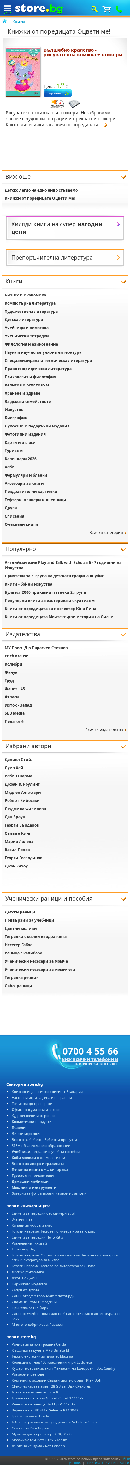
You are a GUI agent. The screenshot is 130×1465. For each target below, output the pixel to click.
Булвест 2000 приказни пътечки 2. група (45, 592)
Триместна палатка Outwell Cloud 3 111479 (47, 1398)
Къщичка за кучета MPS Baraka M (40, 1350)
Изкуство (14, 409)
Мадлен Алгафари (23, 792)
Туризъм (14, 450)
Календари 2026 (21, 458)
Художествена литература (31, 311)
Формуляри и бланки (26, 475)
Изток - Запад (18, 705)
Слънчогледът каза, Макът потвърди (43, 1295)
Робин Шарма (18, 776)
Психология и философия (30, 377)
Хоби (10, 467)
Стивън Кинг (18, 833)
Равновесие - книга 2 (29, 1243)
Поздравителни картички (31, 491)
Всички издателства (104, 729)
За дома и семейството (28, 401)
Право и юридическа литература (38, 368)
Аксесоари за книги (24, 483)
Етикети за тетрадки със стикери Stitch (44, 1213)
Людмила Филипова (25, 808)
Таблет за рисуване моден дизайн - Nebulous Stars (54, 1422)
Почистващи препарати (32, 1103)
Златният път (23, 1219)
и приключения (33, 1175)
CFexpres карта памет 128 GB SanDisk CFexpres (51, 1386)
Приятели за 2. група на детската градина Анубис (54, 576)
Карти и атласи (20, 442)
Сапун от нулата (25, 1289)
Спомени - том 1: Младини (34, 1301)
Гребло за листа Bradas (31, 1416)
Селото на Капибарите (31, 1428)
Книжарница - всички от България (47, 1091)
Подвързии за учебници (29, 920)
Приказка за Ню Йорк (30, 1307)
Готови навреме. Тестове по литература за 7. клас (53, 1231)
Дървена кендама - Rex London (38, 1446)
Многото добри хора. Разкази (37, 1324)
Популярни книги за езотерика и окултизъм (50, 600)
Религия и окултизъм (27, 385)
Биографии (16, 418)
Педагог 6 (14, 721)
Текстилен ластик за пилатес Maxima (42, 1356)
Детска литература (24, 319)
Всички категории (106, 532)
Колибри (13, 664)
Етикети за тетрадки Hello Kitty (37, 1237)
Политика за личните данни (107, 1463)
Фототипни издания (25, 434)
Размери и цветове (28, 1374)
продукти (31, 1121)
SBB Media (15, 713)
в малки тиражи (40, 1169)
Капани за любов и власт (33, 1225)
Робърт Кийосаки (22, 800)
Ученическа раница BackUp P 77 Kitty (43, 1404)
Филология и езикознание (31, 344)
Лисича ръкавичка (28, 1271)
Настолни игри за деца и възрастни (42, 1097)
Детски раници (20, 912)
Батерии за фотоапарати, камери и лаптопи (49, 1193)
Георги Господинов (24, 858)
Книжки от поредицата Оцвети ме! (40, 198)
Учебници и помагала (27, 327)
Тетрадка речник (21, 977)
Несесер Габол (18, 944)
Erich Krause (16, 656)
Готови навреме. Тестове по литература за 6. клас (53, 1265)
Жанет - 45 (15, 688)
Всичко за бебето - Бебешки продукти (44, 1139)
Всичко (38, 1163)
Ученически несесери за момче (36, 961)
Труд (9, 680)
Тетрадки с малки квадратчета (36, 936)
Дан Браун (15, 817)
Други (11, 508)
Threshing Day (24, 1249)
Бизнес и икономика (25, 295)
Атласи (12, 697)
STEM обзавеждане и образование (41, 1145)
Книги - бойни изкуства (28, 584)
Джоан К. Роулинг (22, 784)
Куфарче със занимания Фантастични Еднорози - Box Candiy (63, 1368)
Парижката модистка (29, 1283)
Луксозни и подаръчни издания (37, 426)
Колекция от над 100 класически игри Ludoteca (52, 1362)
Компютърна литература (30, 303)
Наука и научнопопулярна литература (43, 352)
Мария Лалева (19, 841)
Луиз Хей (14, 767)
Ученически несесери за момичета (40, 969)
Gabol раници (18, 985)
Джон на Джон (24, 1277)
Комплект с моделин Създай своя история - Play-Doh (56, 1380)
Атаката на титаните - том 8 (35, 1392)
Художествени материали (33, 1115)
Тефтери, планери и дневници (35, 499)
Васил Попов (17, 849)
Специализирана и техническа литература (48, 360)
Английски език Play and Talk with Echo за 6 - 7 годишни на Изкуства (63, 565)
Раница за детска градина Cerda (39, 1344)
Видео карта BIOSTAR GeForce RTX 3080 (45, 1410)
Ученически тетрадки (27, 336)
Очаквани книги (21, 524)
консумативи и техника (37, 1109)
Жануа (11, 672)
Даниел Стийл (19, 759)
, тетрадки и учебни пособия (46, 1151)
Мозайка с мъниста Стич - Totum (39, 1440)
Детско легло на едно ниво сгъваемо (41, 190)
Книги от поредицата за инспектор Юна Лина (50, 608)
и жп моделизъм (38, 1157)
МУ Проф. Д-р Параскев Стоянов (36, 647)
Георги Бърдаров (22, 825)
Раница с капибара (23, 953)
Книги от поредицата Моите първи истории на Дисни (59, 617)
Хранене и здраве (22, 393)
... (101, 125)
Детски (26, 1133)
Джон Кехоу (16, 866)
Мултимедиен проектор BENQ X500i (42, 1434)
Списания (14, 516)
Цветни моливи (21, 928)
